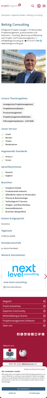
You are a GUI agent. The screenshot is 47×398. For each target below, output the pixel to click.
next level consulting (15, 282)
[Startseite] (11, 6)
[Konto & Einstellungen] (38, 6)
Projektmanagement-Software (19, 320)
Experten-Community (14, 310)
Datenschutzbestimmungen (34, 369)
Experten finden (18, 15)
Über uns (7, 325)
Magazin (7, 301)
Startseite (5, 15)
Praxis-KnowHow (12, 306)
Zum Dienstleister (14, 287)
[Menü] (44, 6)
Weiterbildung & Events (15, 315)
